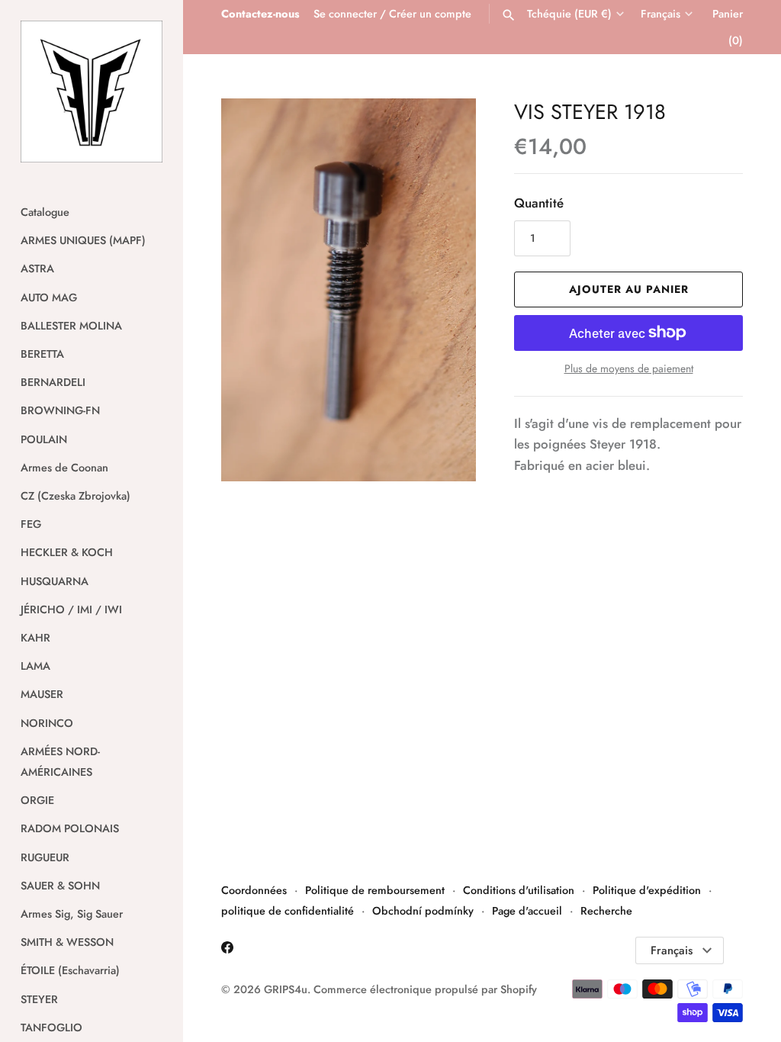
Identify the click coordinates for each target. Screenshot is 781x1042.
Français (660, 14)
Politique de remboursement (375, 890)
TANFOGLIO (51, 1027)
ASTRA (37, 268)
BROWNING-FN (60, 410)
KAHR (35, 637)
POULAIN (44, 439)
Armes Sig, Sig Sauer (72, 913)
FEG (31, 524)
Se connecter (345, 13)
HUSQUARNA (54, 581)
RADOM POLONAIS (70, 828)
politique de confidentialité (287, 910)
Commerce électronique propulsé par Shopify (425, 989)
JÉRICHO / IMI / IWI (71, 609)
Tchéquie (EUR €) (569, 14)
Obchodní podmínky (423, 910)
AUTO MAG (49, 297)
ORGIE (37, 800)
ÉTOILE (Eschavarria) (70, 970)
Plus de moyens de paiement (628, 369)
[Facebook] (227, 951)
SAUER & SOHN (60, 885)
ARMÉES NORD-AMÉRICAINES (60, 762)
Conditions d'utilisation (518, 890)
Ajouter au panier (629, 289)
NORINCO (47, 723)
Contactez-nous (260, 13)
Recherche (606, 910)
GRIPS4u (285, 989)
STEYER (39, 999)
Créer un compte (430, 13)
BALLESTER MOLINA (71, 325)
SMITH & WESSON (67, 942)
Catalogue (45, 212)
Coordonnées (254, 890)
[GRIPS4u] (91, 91)
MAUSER (42, 694)
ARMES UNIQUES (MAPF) (83, 240)
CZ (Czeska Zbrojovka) (75, 495)
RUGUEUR (45, 857)
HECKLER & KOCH (67, 552)
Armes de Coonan (64, 467)
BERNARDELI (53, 382)
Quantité (539, 203)
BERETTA (42, 354)
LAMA (35, 666)
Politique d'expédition (647, 890)
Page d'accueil (527, 910)
